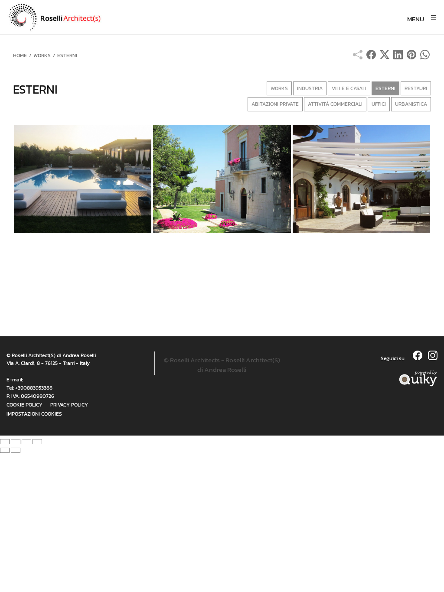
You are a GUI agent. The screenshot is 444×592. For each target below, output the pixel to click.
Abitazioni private (275, 104)
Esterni (385, 88)
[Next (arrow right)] (15, 450)
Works (279, 88)
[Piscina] (82, 179)
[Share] (15, 441)
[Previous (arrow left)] (5, 450)
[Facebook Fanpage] (418, 358)
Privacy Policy (69, 405)
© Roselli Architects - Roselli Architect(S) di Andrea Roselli (222, 365)
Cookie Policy (24, 405)
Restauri (416, 88)
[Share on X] (385, 57)
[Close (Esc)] (5, 441)
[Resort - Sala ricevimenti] (361, 179)
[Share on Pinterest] (411, 57)
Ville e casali (349, 88)
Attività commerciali (335, 104)
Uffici (379, 104)
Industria (310, 88)
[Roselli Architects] (150, 17)
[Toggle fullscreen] (26, 441)
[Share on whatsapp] (425, 57)
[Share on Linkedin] (398, 57)
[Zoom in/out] (37, 441)
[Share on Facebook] (371, 57)
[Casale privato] (222, 179)
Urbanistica (411, 104)
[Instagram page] (432, 358)
